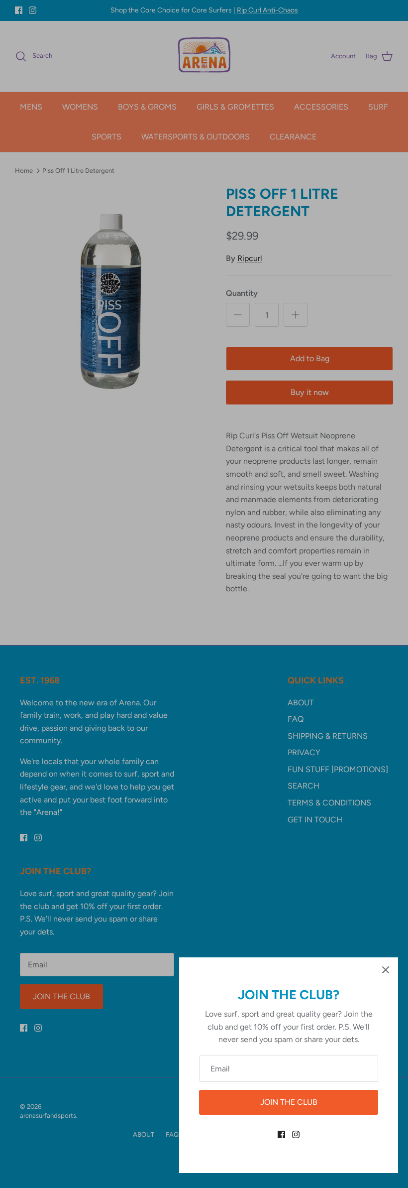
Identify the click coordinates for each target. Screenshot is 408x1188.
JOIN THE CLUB (288, 1102)
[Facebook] (281, 1134)
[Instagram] (296, 1134)
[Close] (386, 970)
